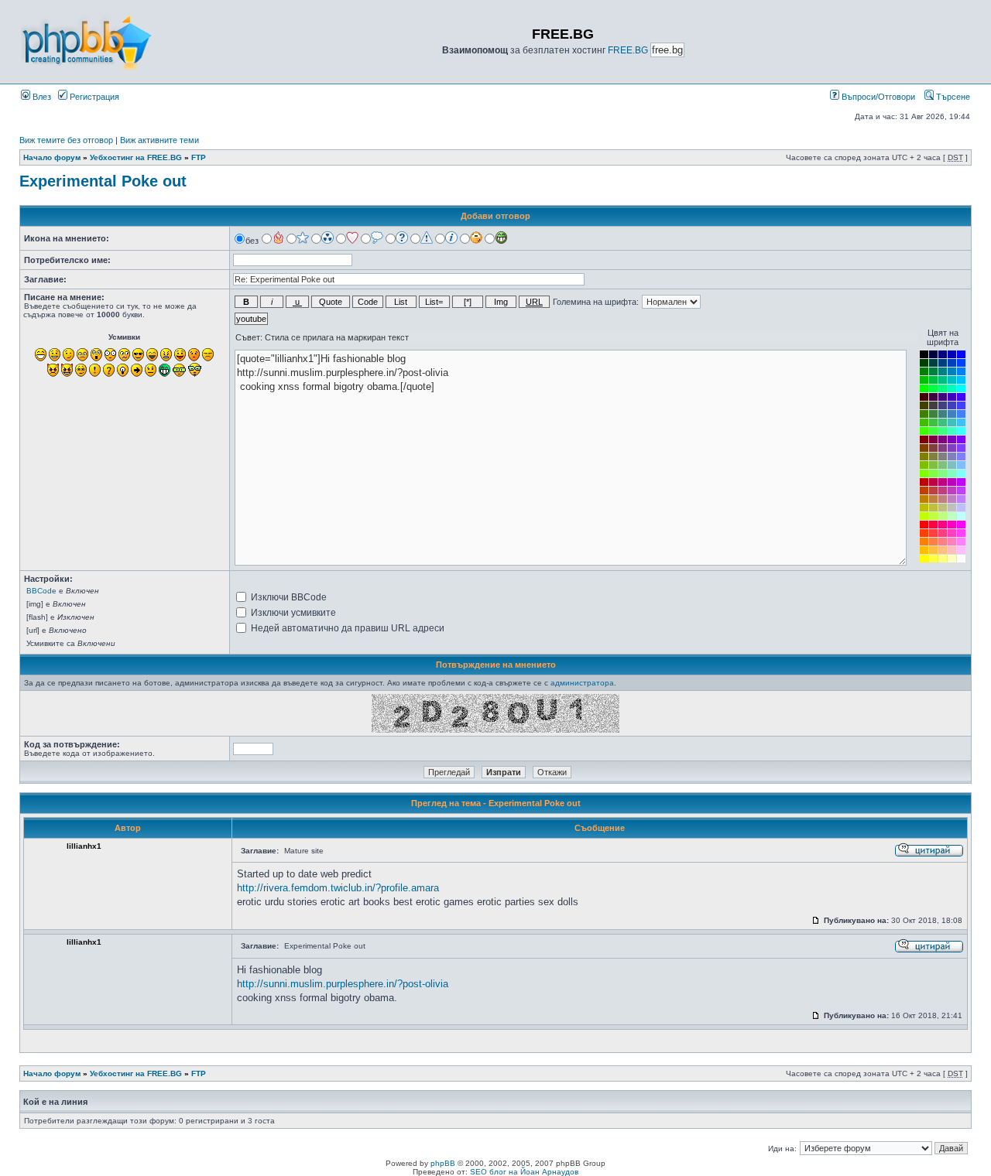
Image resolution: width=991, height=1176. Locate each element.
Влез (40, 96)
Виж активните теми (159, 140)
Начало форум (52, 157)
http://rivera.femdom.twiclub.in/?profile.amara (338, 888)
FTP (198, 157)
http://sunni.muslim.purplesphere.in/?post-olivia (342, 984)
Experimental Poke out (103, 181)
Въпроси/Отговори (877, 96)
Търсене (952, 96)
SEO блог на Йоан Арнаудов (524, 1171)
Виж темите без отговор (66, 140)
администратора (582, 683)
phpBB (442, 1163)
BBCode (41, 590)
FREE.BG (628, 50)
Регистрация (93, 96)
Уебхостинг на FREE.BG (136, 157)
